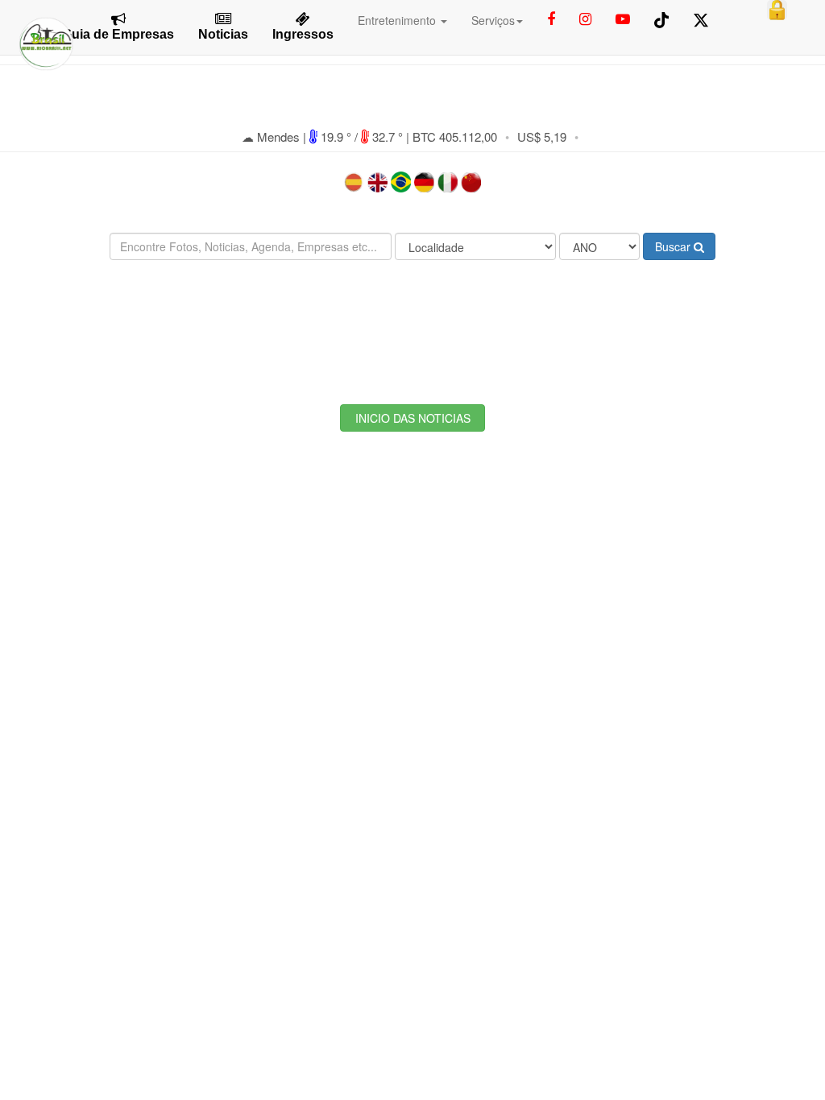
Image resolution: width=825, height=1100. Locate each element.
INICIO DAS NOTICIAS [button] (413, 418)
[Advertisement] (412, 320)
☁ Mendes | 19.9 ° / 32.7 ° (324, 136)
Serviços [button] (493, 20)
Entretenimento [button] (398, 20)
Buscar (674, 246)
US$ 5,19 (541, 136)
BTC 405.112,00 (454, 136)
